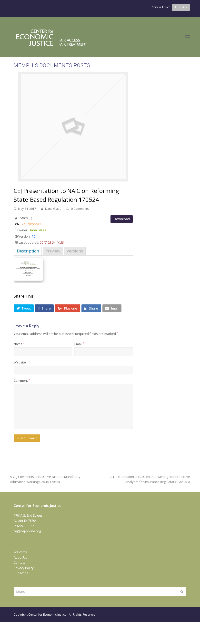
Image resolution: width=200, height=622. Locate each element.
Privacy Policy (24, 568)
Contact (19, 562)
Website (20, 362)
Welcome (20, 552)
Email (79, 344)
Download (121, 219)
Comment (22, 380)
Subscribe (21, 573)
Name (19, 344)
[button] (24, 308)
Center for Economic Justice (47, 614)
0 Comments (80, 209)
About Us (20, 557)
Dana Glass (53, 209)
